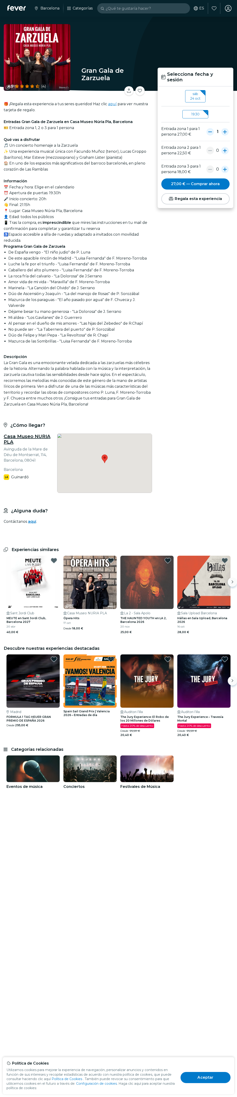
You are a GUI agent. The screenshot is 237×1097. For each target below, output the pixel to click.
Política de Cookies (67, 1079)
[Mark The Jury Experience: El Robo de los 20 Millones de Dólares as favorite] (168, 659)
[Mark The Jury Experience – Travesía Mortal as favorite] (225, 659)
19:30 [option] (195, 114)
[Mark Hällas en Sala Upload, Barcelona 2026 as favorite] (225, 561)
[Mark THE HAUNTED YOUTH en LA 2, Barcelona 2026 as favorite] (168, 561)
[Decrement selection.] (210, 131)
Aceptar (205, 1077)
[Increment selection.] (225, 131)
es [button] (201, 8)
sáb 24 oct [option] (195, 96)
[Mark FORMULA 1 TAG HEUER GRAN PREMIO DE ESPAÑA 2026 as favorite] (54, 659)
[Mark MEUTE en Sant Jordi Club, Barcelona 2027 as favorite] (54, 561)
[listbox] (195, 96)
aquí (112, 104)
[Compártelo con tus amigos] (129, 90)
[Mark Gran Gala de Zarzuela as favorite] (140, 90)
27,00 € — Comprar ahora (195, 184)
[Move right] (232, 582)
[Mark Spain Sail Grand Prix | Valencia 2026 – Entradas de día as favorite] (111, 659)
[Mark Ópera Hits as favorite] (111, 561)
